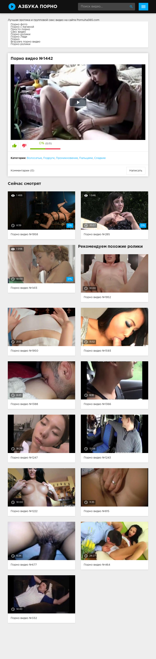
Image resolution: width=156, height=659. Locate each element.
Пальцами (86, 158)
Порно (15, 39)
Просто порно (20, 29)
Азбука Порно (37, 7)
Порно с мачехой (22, 27)
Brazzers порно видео (25, 42)
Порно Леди (19, 37)
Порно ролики (20, 34)
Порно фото (19, 24)
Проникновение (67, 158)
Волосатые (34, 158)
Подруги (49, 158)
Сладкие (100, 158)
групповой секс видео (48, 20)
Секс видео (18, 32)
